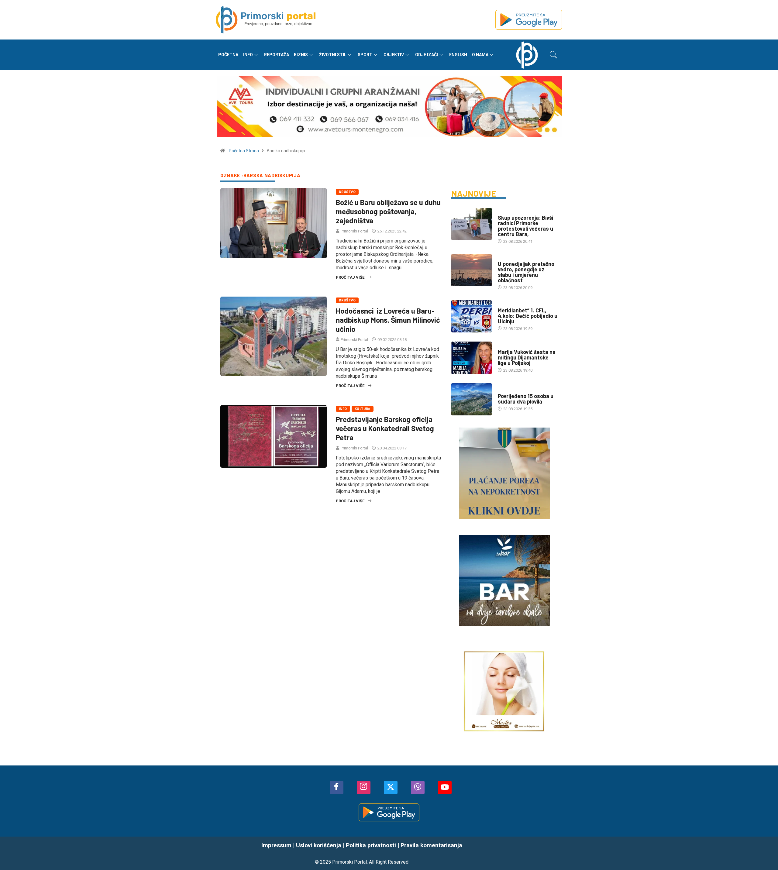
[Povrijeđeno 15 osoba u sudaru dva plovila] (471, 399)
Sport (365, 54)
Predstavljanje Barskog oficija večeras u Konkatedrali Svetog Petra (385, 428)
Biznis (301, 54)
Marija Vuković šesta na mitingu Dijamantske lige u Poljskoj (527, 357)
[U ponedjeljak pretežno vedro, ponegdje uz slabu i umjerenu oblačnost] (471, 270)
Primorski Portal (354, 231)
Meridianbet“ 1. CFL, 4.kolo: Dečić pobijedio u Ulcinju (527, 316)
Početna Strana (244, 150)
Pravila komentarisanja (431, 845)
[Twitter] (391, 787)
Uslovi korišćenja (318, 845)
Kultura (362, 409)
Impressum (276, 845)
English (458, 54)
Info (248, 54)
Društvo (347, 192)
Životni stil (332, 54)
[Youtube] (445, 787)
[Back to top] (764, 853)
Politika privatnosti (371, 845)
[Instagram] (363, 787)
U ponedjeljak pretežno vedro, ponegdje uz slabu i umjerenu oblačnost (526, 272)
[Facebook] (336, 787)
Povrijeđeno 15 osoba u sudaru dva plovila (525, 399)
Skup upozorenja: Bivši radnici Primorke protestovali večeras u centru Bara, (525, 225)
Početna (228, 54)
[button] (553, 55)
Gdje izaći (426, 54)
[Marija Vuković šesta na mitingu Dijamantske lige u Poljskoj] (471, 358)
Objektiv (394, 54)
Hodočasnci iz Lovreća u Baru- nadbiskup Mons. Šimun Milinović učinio (388, 319)
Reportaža (276, 54)
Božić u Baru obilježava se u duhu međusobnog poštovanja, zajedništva (388, 211)
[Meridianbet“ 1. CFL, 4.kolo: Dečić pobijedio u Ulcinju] (471, 316)
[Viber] (418, 787)
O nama (480, 54)
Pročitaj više (350, 277)
